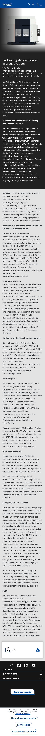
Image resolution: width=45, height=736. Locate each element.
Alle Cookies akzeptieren (24, 731)
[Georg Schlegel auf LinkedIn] (26, 665)
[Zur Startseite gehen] (9, 4)
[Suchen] (29, 4)
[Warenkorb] (37, 4)
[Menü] (41, 4)
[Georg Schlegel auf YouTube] (33, 665)
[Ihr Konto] (33, 4)
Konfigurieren (23, 725)
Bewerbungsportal (22, 692)
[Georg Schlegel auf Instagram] (11, 665)
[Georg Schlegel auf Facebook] (19, 665)
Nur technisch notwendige (23, 718)
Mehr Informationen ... (22, 714)
